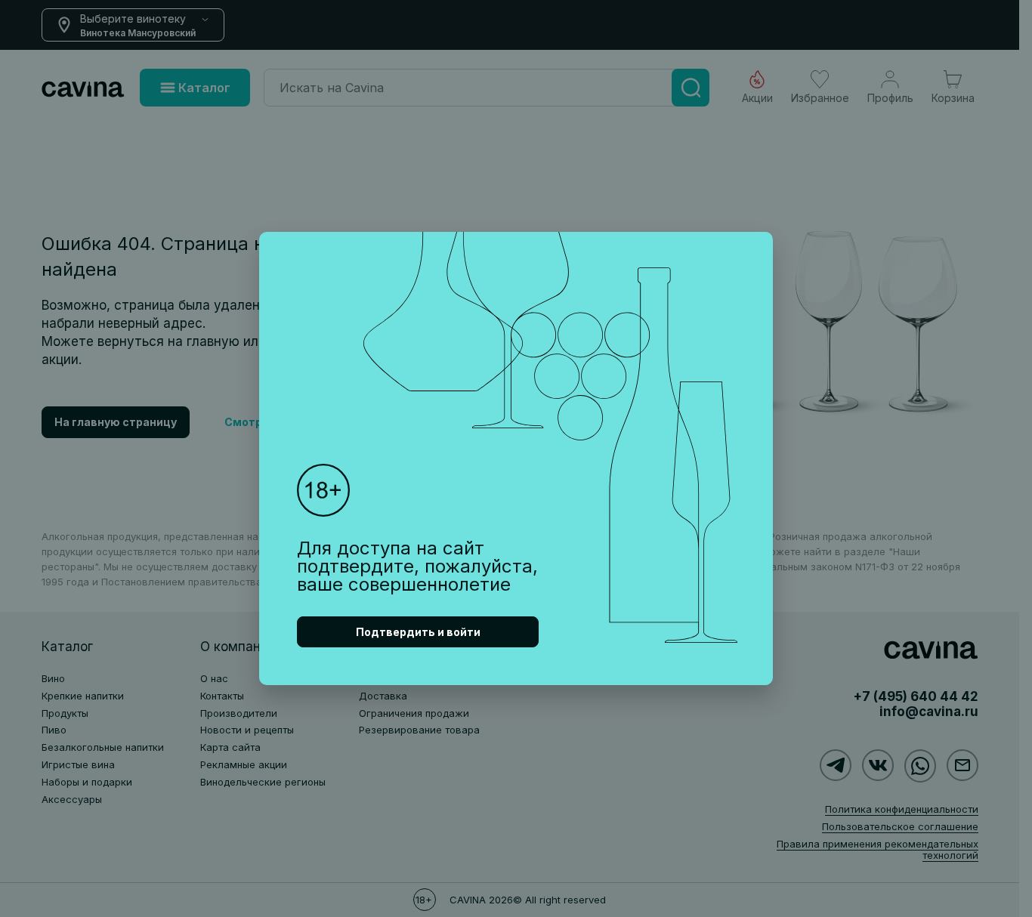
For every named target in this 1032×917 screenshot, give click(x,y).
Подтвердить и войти (418, 631)
